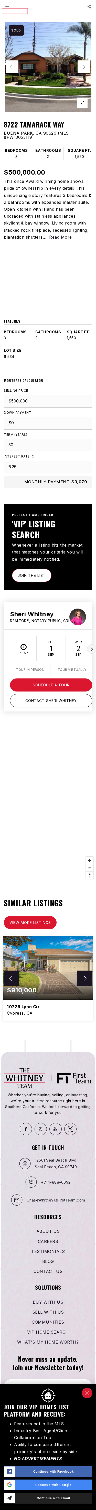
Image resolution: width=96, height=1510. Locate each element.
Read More (60, 237)
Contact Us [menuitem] (48, 1271)
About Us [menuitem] (48, 1231)
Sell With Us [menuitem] (48, 1312)
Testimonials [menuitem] (48, 1251)
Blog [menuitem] (48, 1261)
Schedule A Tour (51, 685)
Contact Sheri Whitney (51, 700)
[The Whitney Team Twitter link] (70, 1129)
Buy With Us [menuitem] (48, 1302)
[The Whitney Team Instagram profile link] (41, 1129)
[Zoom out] (89, 867)
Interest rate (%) (20, 456)
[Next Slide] (84, 66)
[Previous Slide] (12, 66)
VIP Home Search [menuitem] (48, 1332)
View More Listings (30, 922)
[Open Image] (48, 67)
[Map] (48, 804)
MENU (87, 19)
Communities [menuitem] (48, 1322)
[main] (48, 520)
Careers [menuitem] (48, 1241)
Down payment (17, 412)
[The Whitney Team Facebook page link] (26, 1129)
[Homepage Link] (29, 10)
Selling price (16, 390)
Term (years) (15, 435)
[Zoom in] (89, 860)
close (87, 1393)
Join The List (32, 575)
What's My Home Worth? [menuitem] (48, 1342)
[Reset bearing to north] (89, 875)
